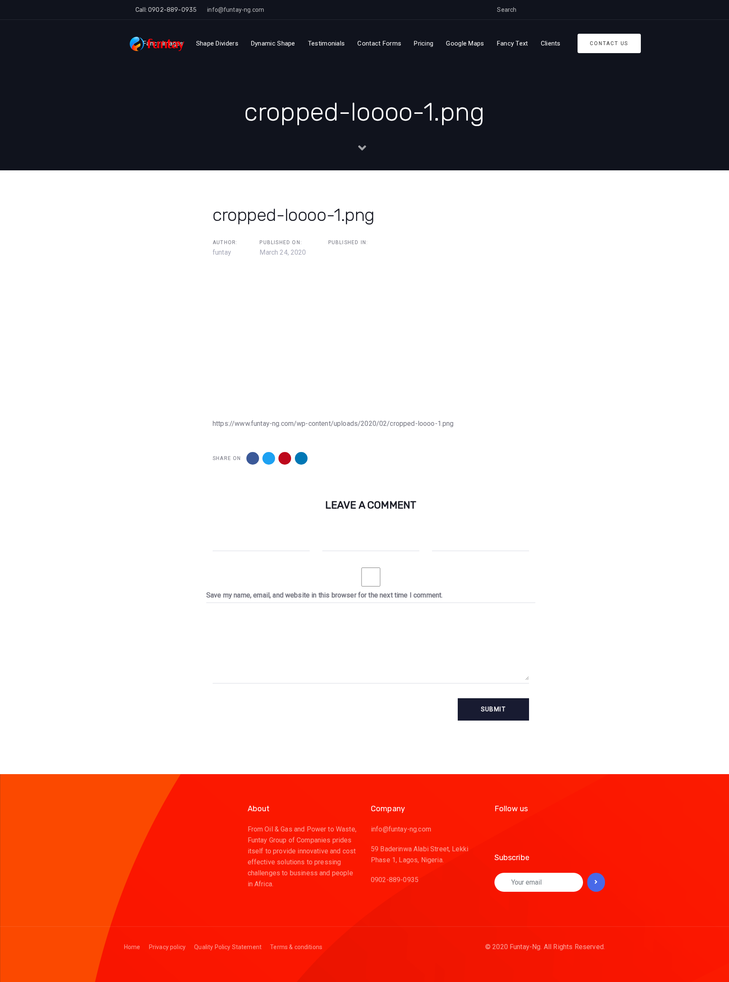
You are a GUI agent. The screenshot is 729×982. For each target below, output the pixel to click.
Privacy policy (167, 947)
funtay (222, 252)
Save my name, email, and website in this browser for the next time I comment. (324, 595)
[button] (529, 9)
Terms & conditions (296, 947)
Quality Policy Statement (228, 947)
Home (132, 947)
